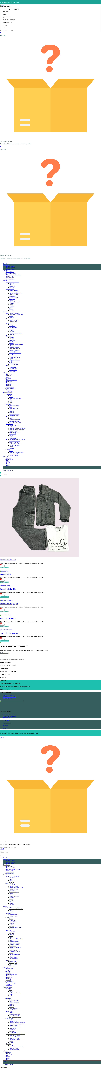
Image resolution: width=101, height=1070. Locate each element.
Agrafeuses (12, 337)
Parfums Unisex (10, 269)
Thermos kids (12, 371)
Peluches (11, 328)
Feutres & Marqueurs (14, 350)
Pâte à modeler (13, 355)
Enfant (4, 311)
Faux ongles (12, 296)
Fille (7, 461)
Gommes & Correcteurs (15, 353)
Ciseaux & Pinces (13, 294)
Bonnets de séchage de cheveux (17, 428)
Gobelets (11, 412)
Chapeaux (8, 375)
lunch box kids (13, 370)
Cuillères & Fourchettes (15, 444)
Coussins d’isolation (14, 442)
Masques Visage (10, 279)
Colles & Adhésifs (14, 347)
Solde (5, 466)
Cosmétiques (6, 270)
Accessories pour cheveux (12, 282)
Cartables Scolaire (13, 320)
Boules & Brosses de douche (16, 429)
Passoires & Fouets (14, 415)
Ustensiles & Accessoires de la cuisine (15, 439)
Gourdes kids (12, 367)
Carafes (11, 397)
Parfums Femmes (10, 266)
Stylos (11, 361)
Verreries (8, 449)
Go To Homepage (4, 653)
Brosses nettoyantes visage (16, 293)
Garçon (8, 462)
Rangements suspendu (15, 422)
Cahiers (11, 341)
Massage (11, 303)
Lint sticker (12, 435)
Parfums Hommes (10, 267)
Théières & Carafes (14, 455)
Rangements (9, 417)
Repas (7, 365)
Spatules (11, 448)
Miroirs (11, 307)
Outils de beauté (10, 289)
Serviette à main (13, 438)
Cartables (8, 318)
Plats (10, 401)
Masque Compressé (14, 301)
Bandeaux (12, 283)
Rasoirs (11, 309)
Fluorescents (12, 351)
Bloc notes (12, 340)
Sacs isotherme (13, 321)
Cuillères (11, 411)
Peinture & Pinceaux (14, 357)
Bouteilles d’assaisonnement (16, 452)
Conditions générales (8, 695)
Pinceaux (11, 306)
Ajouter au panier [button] (4, 567)
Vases (10, 402)
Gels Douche (9, 276)
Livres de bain (13, 327)
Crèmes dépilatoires (11, 273)
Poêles (11, 446)
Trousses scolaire (13, 364)
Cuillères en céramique (15, 398)
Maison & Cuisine (7, 392)
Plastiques (8, 404)
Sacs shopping (9, 387)
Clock (10, 345)
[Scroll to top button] (97, 1066)
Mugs (10, 399)
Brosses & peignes (14, 291)
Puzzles (11, 330)
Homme (8, 465)
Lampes (11, 354)
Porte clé (8, 385)
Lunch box (9, 382)
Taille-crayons (12, 363)
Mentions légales (7, 698)
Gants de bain (12, 434)
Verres (11, 451)
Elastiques (12, 286)
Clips (10, 284)
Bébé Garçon (9, 459)
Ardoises (11, 338)
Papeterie (8, 336)
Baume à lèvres (10, 272)
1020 (36, 733)
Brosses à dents (13, 431)
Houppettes (12, 299)
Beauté (5, 280)
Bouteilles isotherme (14, 441)
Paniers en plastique (14, 414)
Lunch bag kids (13, 368)
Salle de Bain (9, 424)
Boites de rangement (14, 419)
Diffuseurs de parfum (11, 380)
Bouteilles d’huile (13, 453)
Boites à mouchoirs (14, 425)
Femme (8, 463)
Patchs (11, 304)
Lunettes (8, 384)
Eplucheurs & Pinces (14, 445)
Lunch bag (9, 381)
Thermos (8, 390)
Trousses (11, 310)
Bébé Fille (8, 458)
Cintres (11, 418)
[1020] (2, 5)
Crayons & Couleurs (14, 348)
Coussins (8, 378)
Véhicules (11, 334)
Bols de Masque (13, 290)
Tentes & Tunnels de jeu (15, 333)
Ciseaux (11, 343)
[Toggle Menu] (0, 855)
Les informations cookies (9, 697)
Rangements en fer (14, 421)
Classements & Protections (16, 344)
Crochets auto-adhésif (14, 432)
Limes (11, 300)
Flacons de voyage (14, 297)
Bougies (11, 317)
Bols (10, 395)
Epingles (11, 287)
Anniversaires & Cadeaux (12, 313)
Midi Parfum (6, 265)
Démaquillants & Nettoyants (13, 274)
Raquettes (11, 331)
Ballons (11, 316)
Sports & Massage (10, 388)
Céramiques (9, 394)
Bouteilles (11, 409)
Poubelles (11, 436)
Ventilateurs (9, 391)
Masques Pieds (10, 277)
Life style (5, 372)
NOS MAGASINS (8, 470)
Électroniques (9, 374)
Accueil (5, 263)
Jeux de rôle (12, 326)
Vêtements (5, 456)
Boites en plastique (14, 405)
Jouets (7, 323)
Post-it (11, 358)
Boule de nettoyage (14, 408)
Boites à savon (13, 426)
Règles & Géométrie (14, 360)
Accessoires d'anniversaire (16, 314)
